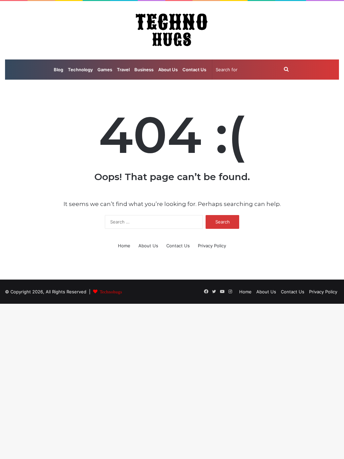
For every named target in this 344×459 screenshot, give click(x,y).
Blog (58, 69)
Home (124, 245)
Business (144, 69)
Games (104, 69)
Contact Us (194, 69)
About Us (168, 69)
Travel (123, 69)
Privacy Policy (212, 245)
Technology (80, 69)
